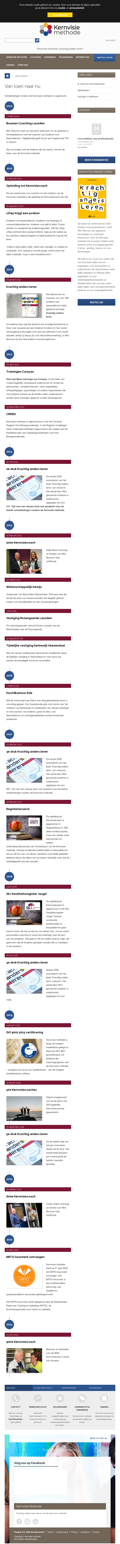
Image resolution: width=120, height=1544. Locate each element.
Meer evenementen (96, 159)
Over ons (23, 65)
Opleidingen (66, 57)
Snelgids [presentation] (10, 1388)
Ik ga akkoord (60, 14)
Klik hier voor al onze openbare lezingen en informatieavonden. (104, 1413)
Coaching (35, 57)
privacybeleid (77, 7)
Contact (96, 1532)
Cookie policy (62, 1532)
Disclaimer (85, 1532)
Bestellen (96, 302)
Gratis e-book (104, 57)
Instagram (27, 1521)
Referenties (82, 57)
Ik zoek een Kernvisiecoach (91, 83)
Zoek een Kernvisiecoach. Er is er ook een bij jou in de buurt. (38, 1414)
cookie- (62, 7)
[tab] (18, 1388)
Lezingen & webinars (88, 96)
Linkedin (35, 1521)
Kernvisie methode (16, 57)
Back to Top (97, 1438)
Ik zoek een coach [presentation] (43, 1388)
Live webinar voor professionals (95, 138)
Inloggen (110, 40)
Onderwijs (50, 57)
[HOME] (7, 75)
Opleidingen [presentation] (95, 1388)
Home (50, 1532)
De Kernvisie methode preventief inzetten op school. (82, 1414)
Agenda (10, 65)
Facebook (19, 1521)
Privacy (74, 1532)
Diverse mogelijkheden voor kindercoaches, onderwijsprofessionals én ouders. (60, 1416)
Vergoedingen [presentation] (69, 1388)
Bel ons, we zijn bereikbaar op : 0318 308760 (15, 1414)
